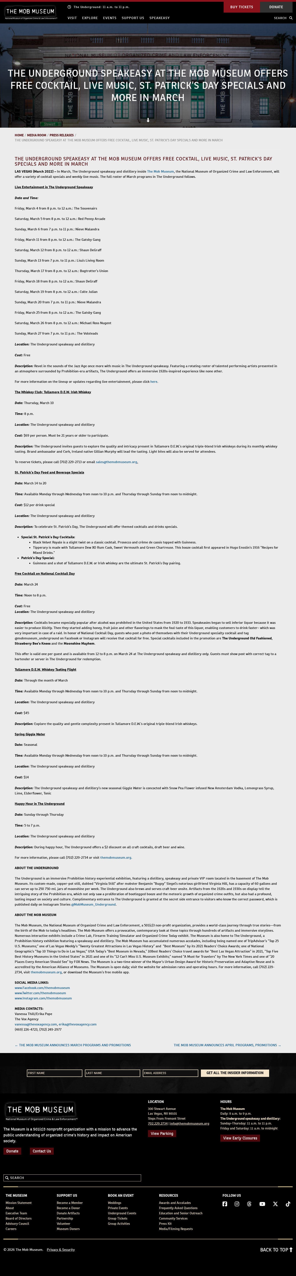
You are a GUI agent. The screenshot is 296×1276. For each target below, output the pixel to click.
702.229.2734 (158, 1123)
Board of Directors (19, 1218)
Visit (72, 18)
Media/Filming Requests (176, 1229)
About (10, 1208)
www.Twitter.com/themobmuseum (41, 993)
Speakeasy (160, 18)
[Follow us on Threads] (249, 1204)
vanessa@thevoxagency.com (36, 1024)
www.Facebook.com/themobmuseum (42, 987)
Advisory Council (17, 1224)
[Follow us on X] (275, 1204)
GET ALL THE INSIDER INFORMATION (235, 1073)
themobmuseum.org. (116, 857)
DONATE (276, 7)
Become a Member (70, 1203)
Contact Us (42, 1151)
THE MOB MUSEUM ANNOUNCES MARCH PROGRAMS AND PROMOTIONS (73, 1045)
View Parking (162, 1133)
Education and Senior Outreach (180, 1213)
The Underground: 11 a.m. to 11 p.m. (102, 7)
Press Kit (165, 1224)
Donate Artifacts (68, 1213)
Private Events (118, 1208)
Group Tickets (117, 1218)
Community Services (173, 1218)
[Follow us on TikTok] (288, 1204)
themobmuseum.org (46, 972)
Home (19, 135)
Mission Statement (19, 1203)
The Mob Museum (160, 171)
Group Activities (119, 1224)
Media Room (36, 135)
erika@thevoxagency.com (78, 1024)
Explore (90, 18)
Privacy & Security (61, 1249)
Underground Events (122, 1213)
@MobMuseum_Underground (93, 904)
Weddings (114, 1203)
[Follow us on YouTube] (262, 1204)
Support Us (133, 18)
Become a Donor (68, 1208)
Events (110, 18)
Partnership (65, 1218)
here (153, 381)
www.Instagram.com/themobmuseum (43, 998)
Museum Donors (68, 1229)
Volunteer (63, 1224)
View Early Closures (240, 1138)
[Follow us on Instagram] (237, 1204)
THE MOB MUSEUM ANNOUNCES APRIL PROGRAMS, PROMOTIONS (227, 1045)
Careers (11, 1229)
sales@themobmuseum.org (116, 462)
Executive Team (16, 1213)
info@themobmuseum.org (189, 1123)
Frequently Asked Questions (178, 1208)
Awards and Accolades (175, 1203)
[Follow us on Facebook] (225, 1204)
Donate (12, 1151)
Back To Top (274, 1250)
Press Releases (62, 135)
